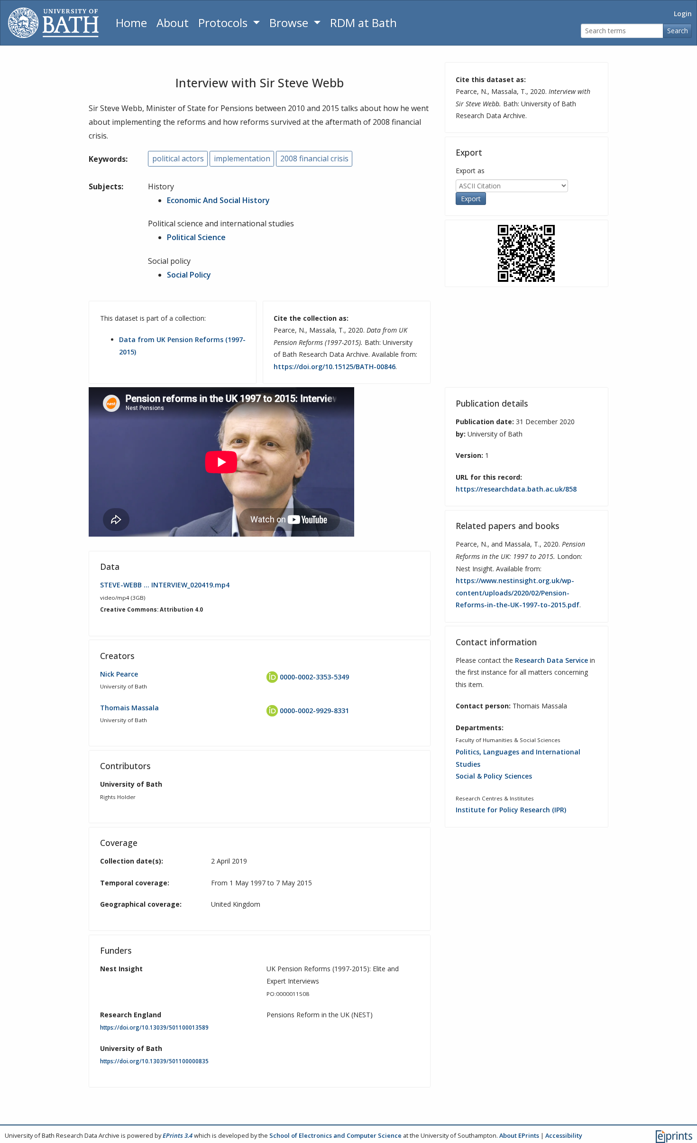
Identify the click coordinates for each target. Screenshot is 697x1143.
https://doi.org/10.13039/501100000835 (154, 1061)
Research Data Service (551, 660)
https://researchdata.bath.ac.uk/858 (516, 488)
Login (683, 13)
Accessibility (563, 1135)
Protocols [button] (224, 22)
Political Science (196, 237)
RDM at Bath (363, 22)
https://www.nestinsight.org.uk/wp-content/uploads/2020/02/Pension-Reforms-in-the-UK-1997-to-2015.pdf (517, 592)
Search (677, 30)
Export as (470, 170)
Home (131, 22)
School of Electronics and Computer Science (335, 1135)
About (172, 22)
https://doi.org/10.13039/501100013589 (154, 1027)
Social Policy (189, 274)
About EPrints (519, 1135)
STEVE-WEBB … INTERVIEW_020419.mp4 (164, 584)
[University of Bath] (53, 23)
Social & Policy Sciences (494, 776)
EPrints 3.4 (178, 1135)
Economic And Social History (218, 200)
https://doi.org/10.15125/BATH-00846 (334, 366)
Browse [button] (290, 22)
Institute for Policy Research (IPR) (511, 809)
